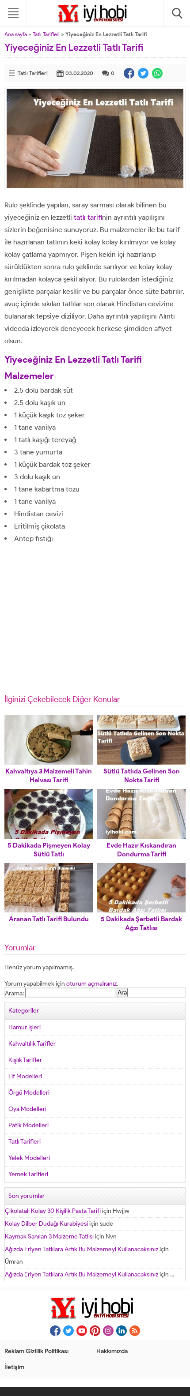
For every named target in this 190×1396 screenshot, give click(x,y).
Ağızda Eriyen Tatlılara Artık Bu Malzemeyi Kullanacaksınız (81, 1249)
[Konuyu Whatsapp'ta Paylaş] (157, 73)
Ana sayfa (15, 34)
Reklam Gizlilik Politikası (36, 1351)
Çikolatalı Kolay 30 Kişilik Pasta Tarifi (53, 1211)
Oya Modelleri (27, 1109)
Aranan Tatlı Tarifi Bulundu (49, 919)
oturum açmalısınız (91, 983)
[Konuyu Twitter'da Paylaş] (143, 73)
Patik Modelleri (28, 1125)
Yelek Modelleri (29, 1158)
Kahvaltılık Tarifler (32, 1043)
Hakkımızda (112, 1351)
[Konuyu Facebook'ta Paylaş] (129, 73)
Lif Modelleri (25, 1076)
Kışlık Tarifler (25, 1060)
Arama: (14, 993)
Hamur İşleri (24, 1027)
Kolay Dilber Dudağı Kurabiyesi (46, 1223)
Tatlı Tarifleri (46, 34)
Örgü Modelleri (28, 1092)
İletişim (14, 1367)
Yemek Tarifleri (28, 1174)
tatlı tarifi (88, 217)
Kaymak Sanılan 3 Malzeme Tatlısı (49, 1236)
